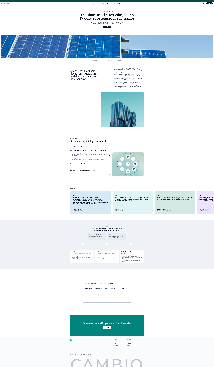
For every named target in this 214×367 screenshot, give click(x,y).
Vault (115, 343)
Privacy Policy (94, 354)
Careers (118, 3)
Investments (129, 345)
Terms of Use (88, 354)
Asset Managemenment (131, 341)
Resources (109, 3)
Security (84, 354)
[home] (5, 3)
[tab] (90, 155)
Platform (115, 341)
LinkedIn (115, 350)
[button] (94, 3)
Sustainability (129, 343)
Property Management (130, 347)
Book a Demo (209, 3)
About (114, 3)
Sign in (204, 3)
